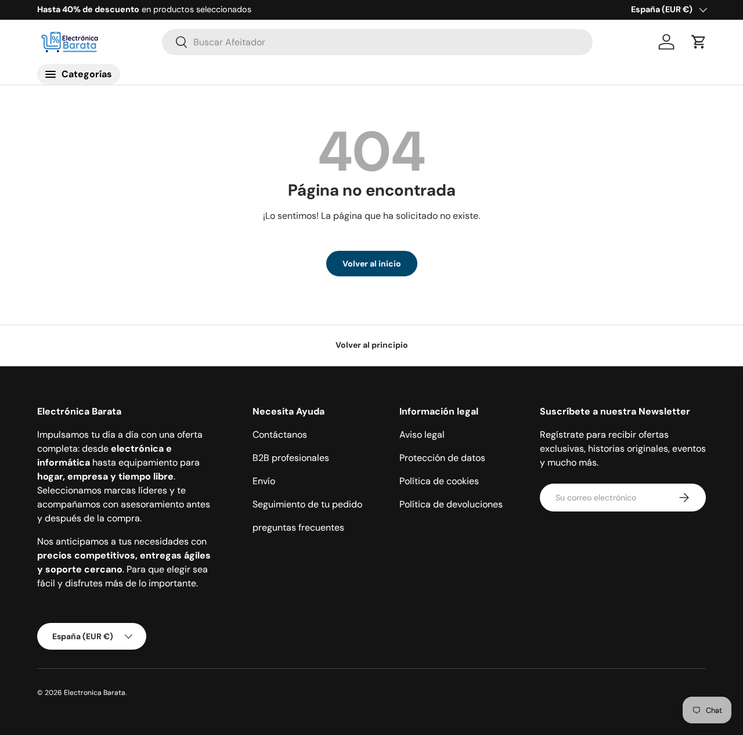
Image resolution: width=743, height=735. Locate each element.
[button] (699, 42)
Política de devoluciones (451, 504)
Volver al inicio (371, 263)
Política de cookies (439, 481)
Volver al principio (372, 345)
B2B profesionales (291, 458)
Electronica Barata (94, 692)
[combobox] (377, 42)
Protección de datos (442, 458)
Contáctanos (280, 434)
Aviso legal (422, 434)
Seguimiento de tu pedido (307, 504)
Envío (264, 481)
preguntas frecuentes (298, 527)
